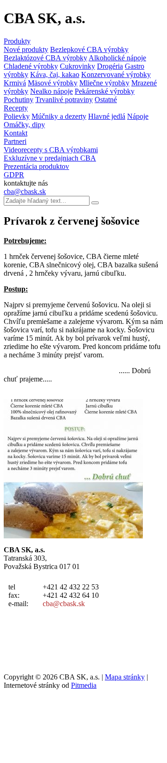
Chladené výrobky (31, 66)
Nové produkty (26, 49)
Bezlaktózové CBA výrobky (45, 58)
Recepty (16, 108)
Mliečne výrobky (104, 83)
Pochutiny (18, 99)
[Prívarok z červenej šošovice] (73, 536)
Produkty (17, 41)
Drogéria (110, 66)
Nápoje (137, 116)
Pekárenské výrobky (105, 91)
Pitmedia (83, 685)
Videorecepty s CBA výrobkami (51, 150)
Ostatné (106, 99)
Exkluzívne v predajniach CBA (50, 158)
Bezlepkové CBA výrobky (89, 49)
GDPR (14, 175)
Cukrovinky (77, 66)
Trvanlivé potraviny (64, 99)
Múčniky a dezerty (59, 116)
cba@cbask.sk (25, 191)
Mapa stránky (125, 677)
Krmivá (15, 83)
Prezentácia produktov (36, 166)
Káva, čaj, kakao (54, 74)
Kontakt (15, 133)
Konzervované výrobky (116, 74)
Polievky (17, 116)
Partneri (15, 141)
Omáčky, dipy (24, 125)
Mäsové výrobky (52, 83)
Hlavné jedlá (106, 116)
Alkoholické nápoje (117, 58)
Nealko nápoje (51, 91)
